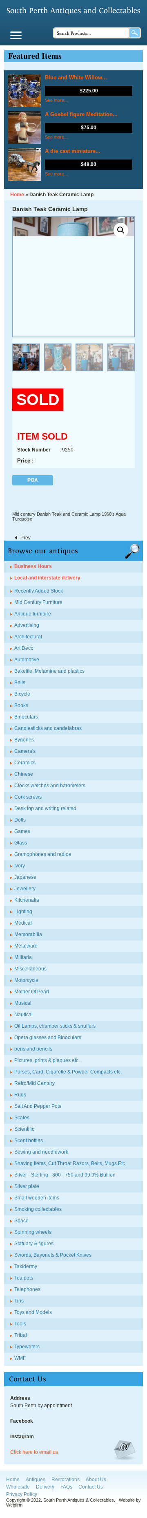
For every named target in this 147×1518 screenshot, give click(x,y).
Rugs (20, 1095)
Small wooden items (36, 1198)
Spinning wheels (32, 1232)
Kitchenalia (26, 900)
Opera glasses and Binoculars (47, 1037)
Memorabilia (28, 934)
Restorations (65, 1479)
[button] (121, 230)
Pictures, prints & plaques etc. (47, 1060)
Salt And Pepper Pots (37, 1106)
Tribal (20, 1335)
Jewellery (25, 888)
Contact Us (90, 1487)
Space (21, 1221)
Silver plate (26, 1186)
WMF (20, 1358)
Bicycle (22, 694)
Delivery (45, 1487)
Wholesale (18, 1487)
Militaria (23, 957)
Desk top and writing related (45, 808)
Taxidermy (25, 1266)
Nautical (23, 1014)
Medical (23, 923)
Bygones (24, 740)
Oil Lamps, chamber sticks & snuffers (55, 1026)
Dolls (20, 820)
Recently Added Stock (38, 591)
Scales (21, 1118)
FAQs (66, 1487)
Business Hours (33, 566)
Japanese (25, 877)
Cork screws (28, 797)
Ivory (19, 866)
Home (13, 1479)
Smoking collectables (38, 1209)
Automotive (26, 659)
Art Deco (23, 648)
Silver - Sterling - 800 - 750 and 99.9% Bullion (65, 1175)
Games (22, 831)
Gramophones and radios (42, 854)
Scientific (24, 1129)
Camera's (25, 751)
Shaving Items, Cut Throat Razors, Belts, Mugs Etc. (70, 1163)
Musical (22, 1003)
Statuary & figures (33, 1243)
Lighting (23, 911)
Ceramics (25, 763)
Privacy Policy (21, 1494)
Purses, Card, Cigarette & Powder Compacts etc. (68, 1072)
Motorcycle (26, 980)
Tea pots (23, 1278)
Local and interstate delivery (47, 578)
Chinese (23, 774)
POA (32, 480)
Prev (25, 538)
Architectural (28, 637)
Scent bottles (28, 1140)
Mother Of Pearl (31, 992)
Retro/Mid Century (34, 1083)
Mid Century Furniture (38, 602)
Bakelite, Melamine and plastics (49, 671)
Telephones (27, 1289)
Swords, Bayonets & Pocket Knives (52, 1255)
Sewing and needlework (41, 1152)
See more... (56, 100)
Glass (20, 843)
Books (21, 705)
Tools (20, 1324)
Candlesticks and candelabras (48, 728)
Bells (19, 682)
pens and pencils (33, 1049)
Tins (19, 1301)
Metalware (26, 946)
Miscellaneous (30, 969)
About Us (96, 1479)
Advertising (26, 625)
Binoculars (26, 717)
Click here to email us (34, 1452)
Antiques (35, 1479)
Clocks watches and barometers (49, 785)
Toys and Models (33, 1312)
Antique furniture (32, 614)
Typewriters (27, 1347)
